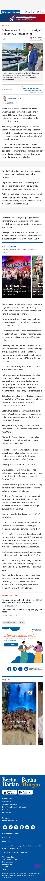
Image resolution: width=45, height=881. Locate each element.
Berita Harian (7, 864)
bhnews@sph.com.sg (14, 848)
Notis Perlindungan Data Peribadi (14, 807)
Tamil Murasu (7, 867)
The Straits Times (8, 857)
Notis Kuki (6, 810)
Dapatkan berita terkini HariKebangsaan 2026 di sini (26, 18)
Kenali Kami (6, 801)
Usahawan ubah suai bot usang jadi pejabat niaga (22, 610)
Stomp (4, 869)
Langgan (5, 818)
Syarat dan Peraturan (10, 804)
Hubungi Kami (7, 798)
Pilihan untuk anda (9, 246)
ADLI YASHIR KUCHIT (15, 98)
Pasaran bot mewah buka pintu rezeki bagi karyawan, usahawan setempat (22, 601)
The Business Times (9, 859)
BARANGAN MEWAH (9, 622)
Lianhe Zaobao (7, 862)
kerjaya (22, 622)
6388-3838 (6, 837)
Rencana (5, 25)
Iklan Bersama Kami (9, 821)
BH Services (6, 813)
